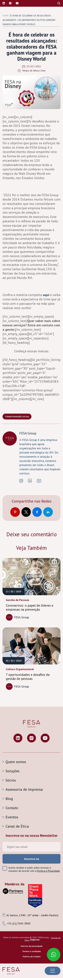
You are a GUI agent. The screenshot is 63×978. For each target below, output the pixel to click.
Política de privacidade (31, 946)
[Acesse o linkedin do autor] (30, 481)
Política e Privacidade (48, 870)
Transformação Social (17, 416)
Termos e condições (31, 951)
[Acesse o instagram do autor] (21, 481)
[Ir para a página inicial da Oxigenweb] (35, 940)
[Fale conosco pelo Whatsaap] (52, 953)
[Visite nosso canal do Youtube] (17, 3)
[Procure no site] (58, 3)
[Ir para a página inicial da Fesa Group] (11, 971)
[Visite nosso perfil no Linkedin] (4, 3)
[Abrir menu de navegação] (52, 971)
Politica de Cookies (31, 956)
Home (6, 15)
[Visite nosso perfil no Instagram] (10, 3)
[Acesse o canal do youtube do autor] (39, 481)
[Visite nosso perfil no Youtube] (45, 738)
